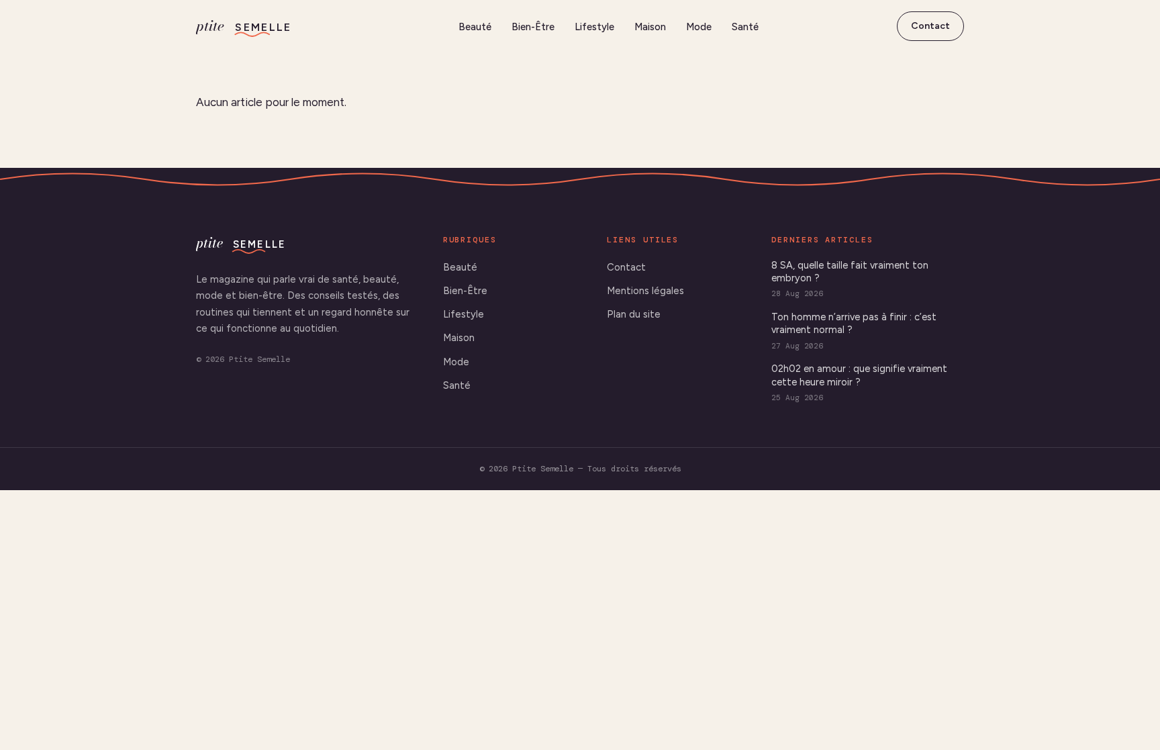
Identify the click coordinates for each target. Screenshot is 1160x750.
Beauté (474, 27)
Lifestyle (594, 27)
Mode (699, 27)
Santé (745, 27)
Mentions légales (645, 291)
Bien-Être (533, 27)
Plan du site (634, 314)
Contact (930, 26)
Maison (650, 27)
